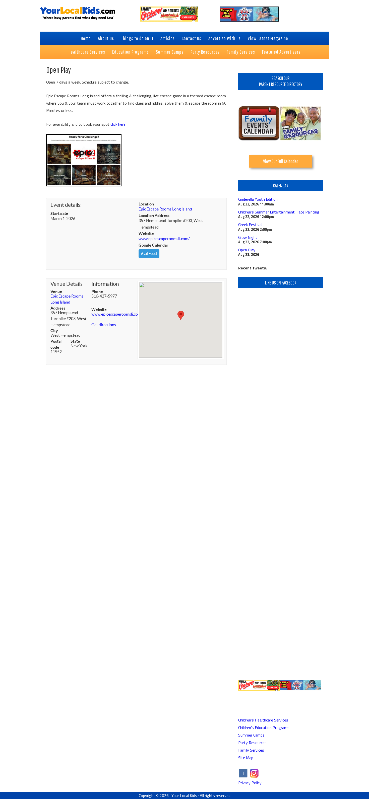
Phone (97, 291)
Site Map (245, 758)
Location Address (154, 215)
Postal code (56, 344)
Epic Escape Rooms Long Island (165, 209)
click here (118, 124)
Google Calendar (153, 245)
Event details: (66, 205)
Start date (59, 213)
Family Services (251, 750)
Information (105, 284)
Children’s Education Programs (263, 727)
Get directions (103, 324)
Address (57, 308)
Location (146, 204)
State (75, 341)
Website (146, 233)
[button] (180, 315)
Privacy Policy (250, 783)
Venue (56, 291)
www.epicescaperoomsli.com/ (164, 238)
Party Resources (252, 743)
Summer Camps (251, 735)
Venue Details (66, 284)
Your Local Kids (184, 795)
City (54, 330)
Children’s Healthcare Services (263, 720)
